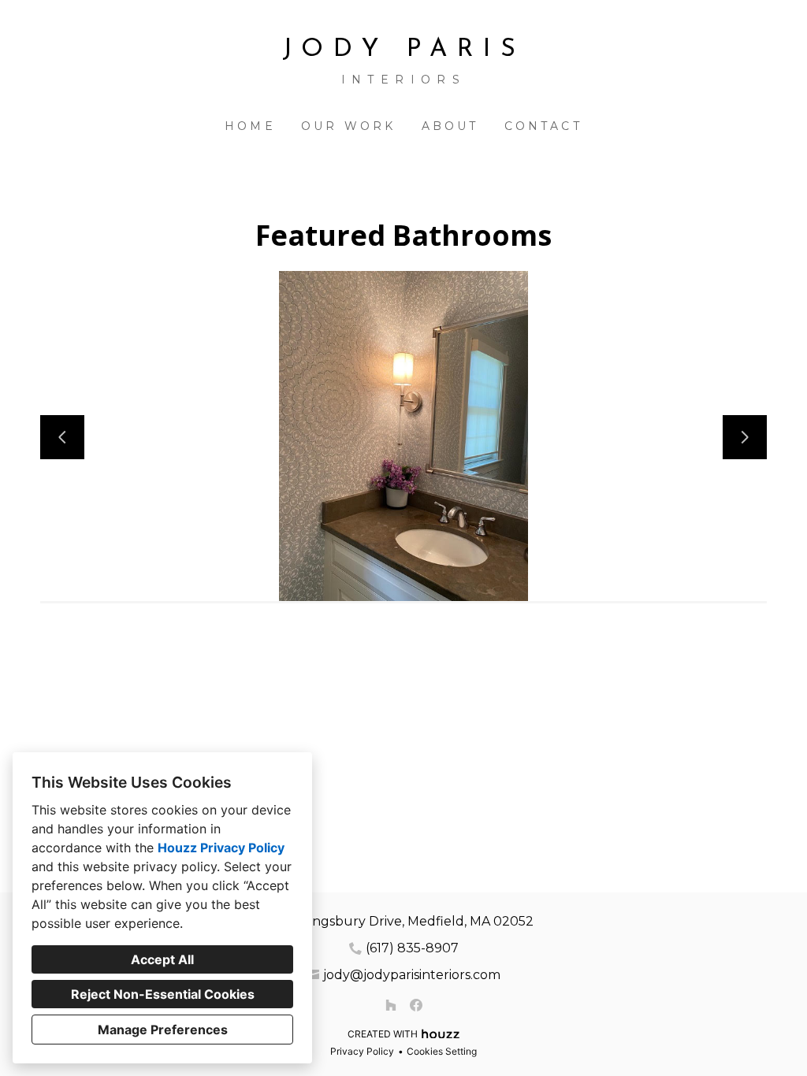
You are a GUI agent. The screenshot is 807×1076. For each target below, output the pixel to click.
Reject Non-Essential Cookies (163, 994)
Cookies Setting (442, 1051)
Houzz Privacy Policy (221, 847)
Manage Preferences (163, 1029)
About (450, 126)
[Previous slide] (62, 437)
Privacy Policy (362, 1051)
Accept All (162, 959)
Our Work (348, 126)
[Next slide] (745, 437)
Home (250, 126)
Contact (543, 126)
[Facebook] (416, 1005)
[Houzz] (391, 1005)
